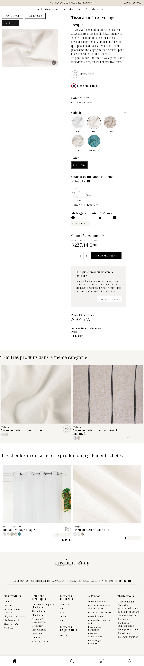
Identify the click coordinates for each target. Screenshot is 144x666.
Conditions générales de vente (128, 606)
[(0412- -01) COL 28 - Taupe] (12, 534)
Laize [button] (75, 158)
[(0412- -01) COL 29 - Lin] (15, 534)
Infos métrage (79, 223)
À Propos (94, 596)
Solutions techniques (39, 597)
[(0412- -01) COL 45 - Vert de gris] (19, 534)
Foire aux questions (128, 611)
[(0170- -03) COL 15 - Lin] (78, 534)
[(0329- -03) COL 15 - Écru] (6, 434)
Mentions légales (127, 615)
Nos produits (12, 596)
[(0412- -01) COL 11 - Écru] (8, 534)
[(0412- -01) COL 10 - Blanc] (4, 534)
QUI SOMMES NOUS (132, 2)
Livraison (123, 619)
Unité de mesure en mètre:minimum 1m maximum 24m (84, 224)
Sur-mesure (35, 15)
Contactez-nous (109, 299)
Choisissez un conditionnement (94, 177)
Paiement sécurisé (128, 636)
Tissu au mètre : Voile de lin (92, 530)
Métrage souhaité (91, 213)
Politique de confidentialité (126, 624)
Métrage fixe (78, 181)
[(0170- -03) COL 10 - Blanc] (75, 534)
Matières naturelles (67, 597)
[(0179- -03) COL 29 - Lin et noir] (78, 438)
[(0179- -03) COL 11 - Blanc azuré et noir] (75, 438)
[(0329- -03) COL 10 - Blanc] (3, 434)
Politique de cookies (129, 629)
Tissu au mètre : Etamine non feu (24, 430)
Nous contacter (110, 580)
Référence (75, 240)
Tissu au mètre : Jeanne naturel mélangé (95, 431)
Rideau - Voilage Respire (19, 530)
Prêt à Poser (12, 15)
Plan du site (124, 633)
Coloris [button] (76, 113)
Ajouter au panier (106, 255)
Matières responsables (68, 628)
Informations (125, 596)
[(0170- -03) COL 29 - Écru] (82, 534)
